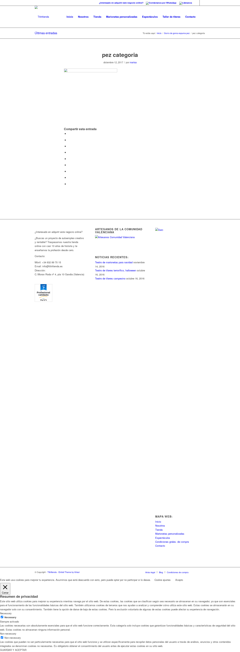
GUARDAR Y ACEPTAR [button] (13, 650)
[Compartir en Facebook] (69, 133)
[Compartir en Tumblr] (69, 165)
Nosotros (160, 525)
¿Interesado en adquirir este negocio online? (121, 2)
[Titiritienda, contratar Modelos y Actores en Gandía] (43, 301)
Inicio (159, 33)
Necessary (10, 617)
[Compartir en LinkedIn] (69, 159)
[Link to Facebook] (197, 3)
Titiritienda (52, 572)
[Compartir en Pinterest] (69, 152)
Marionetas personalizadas (169, 533)
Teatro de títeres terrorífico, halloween (115, 270)
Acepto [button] (179, 580)
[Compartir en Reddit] (69, 177)
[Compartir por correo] (69, 184)
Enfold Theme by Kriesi (69, 572)
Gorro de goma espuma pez (177, 33)
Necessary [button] (6, 613)
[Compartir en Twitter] (69, 140)
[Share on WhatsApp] (69, 146)
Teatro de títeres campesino (110, 278)
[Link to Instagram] (202, 3)
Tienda (159, 529)
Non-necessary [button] (8, 633)
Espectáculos (162, 538)
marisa (133, 62)
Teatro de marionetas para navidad (114, 262)
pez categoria (120, 55)
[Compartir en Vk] (69, 171)
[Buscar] (201, 17)
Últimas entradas (46, 33)
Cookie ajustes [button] (162, 580)
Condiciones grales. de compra (172, 541)
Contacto (160, 545)
